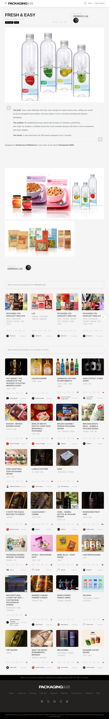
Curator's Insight (44, 316)
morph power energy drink (64, 596)
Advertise (64, 693)
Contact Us (21, 693)
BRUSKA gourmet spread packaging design (66, 426)
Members (89, 693)
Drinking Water (43, 657)
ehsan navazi (38, 624)
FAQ (98, 693)
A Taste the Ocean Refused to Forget (15, 513)
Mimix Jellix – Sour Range (66, 556)
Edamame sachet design (91, 651)
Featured (53, 693)
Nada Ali (37, 569)
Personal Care (86, 600)
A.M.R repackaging (91, 555)
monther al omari (14, 529)
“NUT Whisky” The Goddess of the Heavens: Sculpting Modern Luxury (15, 382)
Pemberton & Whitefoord (26, 145)
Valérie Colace (39, 486)
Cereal (34, 560)
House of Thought (14, 443)
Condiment (35, 600)
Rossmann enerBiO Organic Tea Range (15, 556)
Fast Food (9, 429)
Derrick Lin (80, 16)
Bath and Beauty (16, 318)
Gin (64, 519)
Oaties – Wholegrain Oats (41, 556)
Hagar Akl (89, 569)
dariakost (63, 443)
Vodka (70, 383)
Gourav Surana (91, 667)
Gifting (18, 607)
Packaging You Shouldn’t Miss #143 (92, 315)
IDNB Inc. (89, 443)
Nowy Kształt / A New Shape (93, 380)
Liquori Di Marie (39, 378)
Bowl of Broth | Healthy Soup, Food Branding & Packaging (41, 427)
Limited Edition (10, 610)
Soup (38, 433)
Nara (59, 469)
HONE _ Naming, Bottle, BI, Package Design (66, 514)
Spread (72, 431)
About (11, 693)
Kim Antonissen (65, 486)
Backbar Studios (39, 398)
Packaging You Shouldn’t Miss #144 (66, 315)
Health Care (35, 319)
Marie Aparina (64, 624)
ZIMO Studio (13, 667)
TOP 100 (43, 693)
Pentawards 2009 (66, 145)
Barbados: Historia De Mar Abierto (66, 380)
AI (32, 472)
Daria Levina (90, 624)
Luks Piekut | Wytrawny (90, 397)
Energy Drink (68, 600)
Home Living (65, 321)
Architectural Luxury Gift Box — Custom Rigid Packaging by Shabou (15, 600)
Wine (90, 383)
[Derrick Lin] (76, 20)
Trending (32, 693)
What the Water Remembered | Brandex (39, 652)
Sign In (90, 3)
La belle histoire (40, 469)
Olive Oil (9, 652)
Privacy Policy (76, 693)
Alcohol (8, 318)
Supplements (43, 319)
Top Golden (11, 650)
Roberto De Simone (15, 486)
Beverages (9, 22)
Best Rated (9, 321)
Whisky (14, 388)
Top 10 (8, 323)
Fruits (84, 557)
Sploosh (87, 595)
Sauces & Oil (65, 431)
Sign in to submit (82, 677)
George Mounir (14, 398)
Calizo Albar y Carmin (39, 513)
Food (16, 22)
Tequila (65, 383)
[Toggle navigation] (5, 3)
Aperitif (39, 381)
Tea (15, 560)
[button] (85, 3)
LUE (33, 313)
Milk (96, 431)
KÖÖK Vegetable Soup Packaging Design (14, 471)
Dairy (92, 431)
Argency (37, 529)
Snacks (72, 321)
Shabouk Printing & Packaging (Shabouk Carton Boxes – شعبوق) (15, 622)
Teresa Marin (64, 667)
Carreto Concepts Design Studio (65, 397)
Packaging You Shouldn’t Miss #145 (15, 315)
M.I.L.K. (12, 569)
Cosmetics (70, 472)
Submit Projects (100, 3)
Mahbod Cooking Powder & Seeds (40, 596)
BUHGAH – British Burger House (14, 425)
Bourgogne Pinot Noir (91, 513)
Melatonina (62, 650)
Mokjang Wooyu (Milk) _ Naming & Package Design (90, 426)
